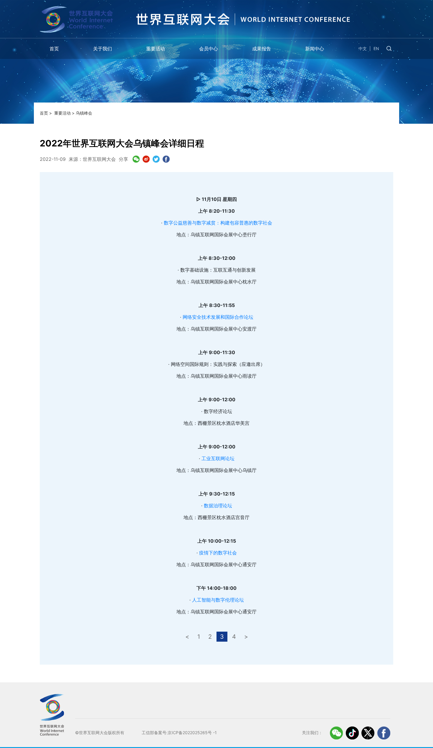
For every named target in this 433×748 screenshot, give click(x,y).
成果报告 (261, 49)
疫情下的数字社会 (218, 553)
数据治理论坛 (218, 505)
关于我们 (102, 49)
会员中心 (208, 49)
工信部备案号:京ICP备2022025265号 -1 (179, 732)
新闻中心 (314, 49)
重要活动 (155, 49)
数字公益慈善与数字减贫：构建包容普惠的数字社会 (218, 223)
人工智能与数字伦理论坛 (218, 600)
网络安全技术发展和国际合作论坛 (218, 317)
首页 (54, 49)
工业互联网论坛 (217, 458)
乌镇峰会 (84, 112)
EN (376, 48)
